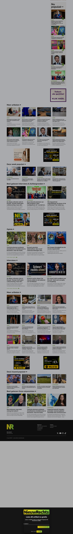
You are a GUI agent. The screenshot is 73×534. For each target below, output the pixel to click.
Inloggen (39, 531)
